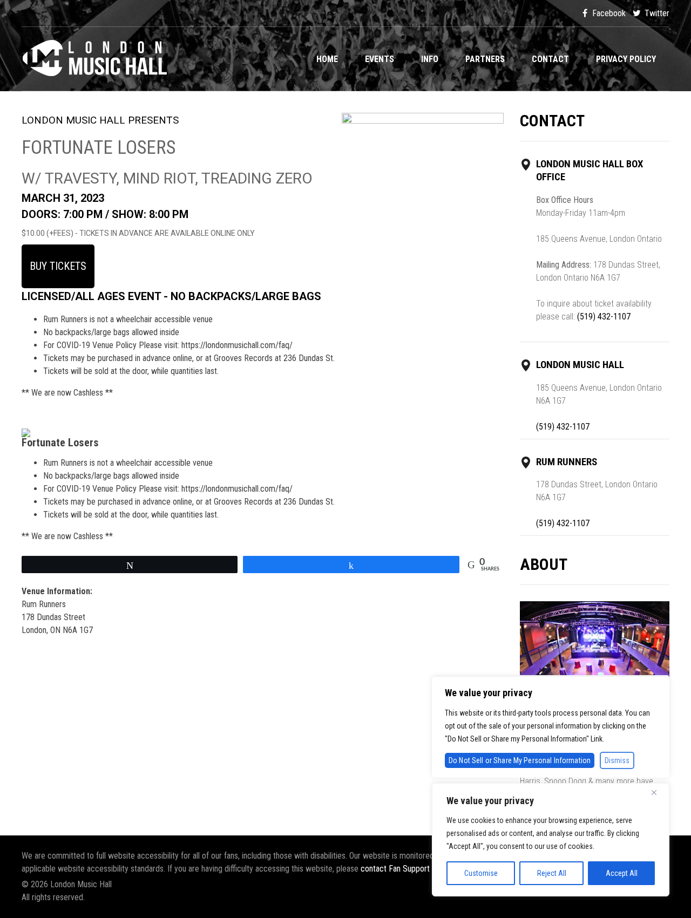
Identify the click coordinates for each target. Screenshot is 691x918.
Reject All (551, 873)
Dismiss (617, 760)
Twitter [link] (655, 13)
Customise (481, 873)
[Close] (658, 792)
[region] (550, 839)
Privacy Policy (626, 59)
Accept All (622, 873)
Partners (485, 59)
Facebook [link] (608, 13)
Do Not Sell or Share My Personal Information (520, 760)
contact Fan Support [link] (396, 868)
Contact (550, 59)
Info (429, 59)
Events (379, 59)
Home (327, 59)
